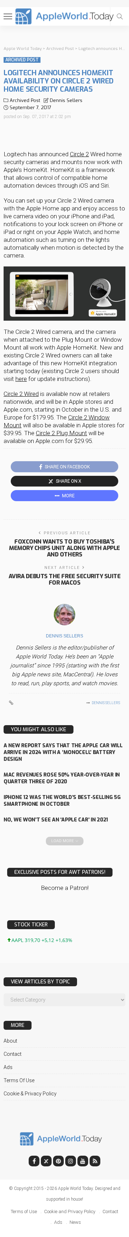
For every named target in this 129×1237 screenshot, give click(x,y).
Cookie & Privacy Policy (30, 1093)
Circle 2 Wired (21, 393)
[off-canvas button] (8, 16)
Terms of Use (19, 1080)
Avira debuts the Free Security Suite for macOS (65, 579)
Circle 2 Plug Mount (61, 433)
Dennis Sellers (66, 100)
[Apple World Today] (64, 15)
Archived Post (22, 60)
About (10, 1041)
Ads (8, 1067)
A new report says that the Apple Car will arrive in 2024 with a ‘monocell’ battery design (63, 752)
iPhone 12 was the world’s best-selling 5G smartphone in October (62, 801)
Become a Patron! (65, 887)
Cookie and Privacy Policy (69, 1211)
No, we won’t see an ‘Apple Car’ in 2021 (56, 819)
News (75, 1222)
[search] (119, 16)
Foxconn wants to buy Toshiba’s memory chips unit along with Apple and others (64, 548)
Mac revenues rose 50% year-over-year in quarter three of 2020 (62, 778)
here (21, 378)
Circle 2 (79, 154)
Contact (13, 1054)
